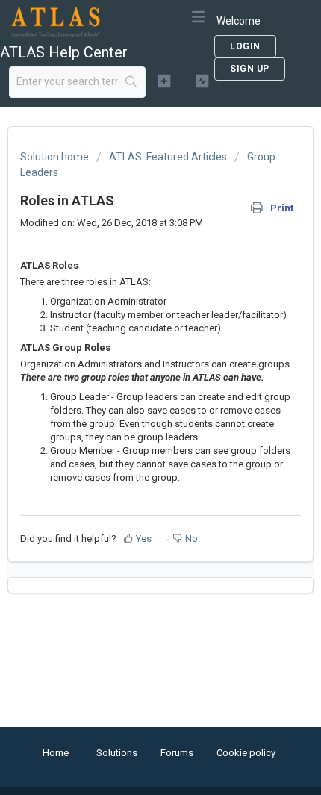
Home (56, 752)
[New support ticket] (164, 80)
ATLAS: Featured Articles (168, 157)
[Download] (133, 387)
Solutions (116, 752)
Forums (176, 752)
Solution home (55, 157)
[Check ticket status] (202, 80)
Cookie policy (245, 752)
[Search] (131, 82)
